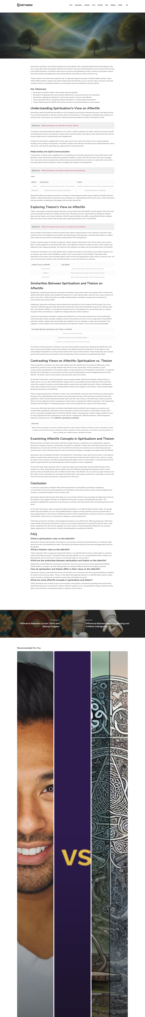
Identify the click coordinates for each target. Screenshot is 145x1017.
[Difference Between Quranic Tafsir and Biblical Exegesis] (36, 624)
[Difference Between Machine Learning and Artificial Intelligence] (108, 624)
